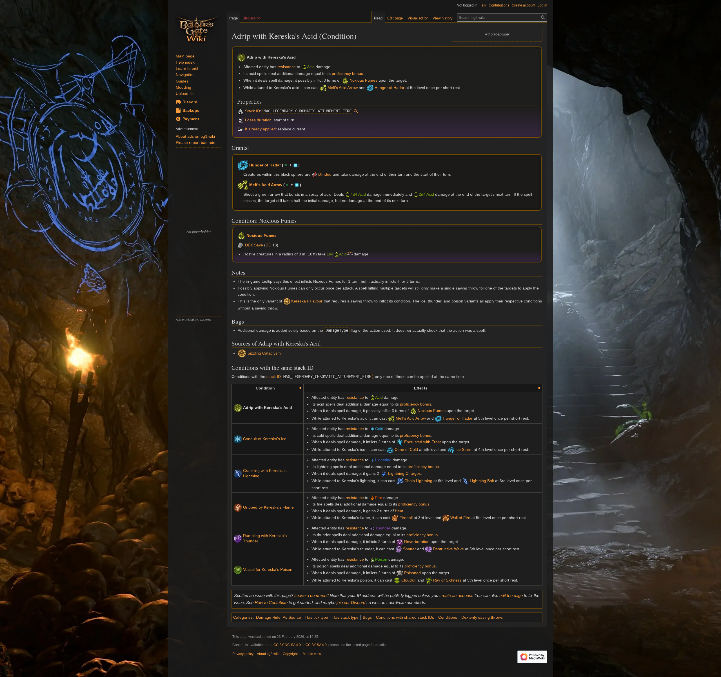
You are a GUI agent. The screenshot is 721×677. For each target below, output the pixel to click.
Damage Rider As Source (278, 617)
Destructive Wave (448, 549)
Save (258, 245)
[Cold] (372, 428)
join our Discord (351, 602)
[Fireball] (395, 517)
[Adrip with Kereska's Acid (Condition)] (237, 407)
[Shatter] (398, 549)
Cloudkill (408, 580)
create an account (455, 595)
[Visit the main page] (197, 28)
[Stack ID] (240, 111)
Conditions (447, 617)
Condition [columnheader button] (265, 388)
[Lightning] (372, 460)
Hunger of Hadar (389, 87)
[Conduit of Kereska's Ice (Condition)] (237, 439)
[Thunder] (372, 528)
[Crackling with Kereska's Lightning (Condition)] (237, 473)
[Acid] (304, 66)
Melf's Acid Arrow (343, 87)
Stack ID (252, 111)
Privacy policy (242, 654)
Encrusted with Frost (422, 442)
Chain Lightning (418, 480)
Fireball (406, 517)
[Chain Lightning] (400, 480)
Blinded (324, 174)
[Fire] (372, 497)
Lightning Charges (404, 473)
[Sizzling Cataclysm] (242, 353)
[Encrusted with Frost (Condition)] (399, 442)
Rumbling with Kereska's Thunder (265, 538)
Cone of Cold (406, 449)
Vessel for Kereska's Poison (267, 569)
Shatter (409, 549)
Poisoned (412, 573)
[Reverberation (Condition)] (399, 541)
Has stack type (345, 617)
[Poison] (372, 559)
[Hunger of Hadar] (370, 87)
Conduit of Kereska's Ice (264, 439)
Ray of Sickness (447, 580)
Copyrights (291, 654)
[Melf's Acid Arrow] (323, 87)
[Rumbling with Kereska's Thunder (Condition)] (237, 538)
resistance (286, 66)
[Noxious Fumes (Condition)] (345, 80)
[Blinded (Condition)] (314, 174)
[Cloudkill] (396, 580)
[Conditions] (240, 120)
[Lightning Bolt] (465, 480)
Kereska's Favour (306, 301)
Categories (243, 617)
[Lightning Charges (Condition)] (383, 473)
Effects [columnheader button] (421, 388)
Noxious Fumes (363, 80)
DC (268, 245)
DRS (350, 253)
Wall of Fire (460, 517)
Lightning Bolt (482, 480)
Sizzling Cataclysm (264, 353)
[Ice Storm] (451, 449)
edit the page (511, 595)
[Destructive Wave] (428, 549)
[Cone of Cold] (390, 449)
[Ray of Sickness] (428, 580)
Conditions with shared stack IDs (405, 617)
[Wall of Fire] (445, 517)
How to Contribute (271, 602)
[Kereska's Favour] (286, 301)
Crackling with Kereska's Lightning (264, 473)
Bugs (367, 617)
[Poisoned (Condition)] (399, 573)
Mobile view (312, 654)
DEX (249, 245)
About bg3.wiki (268, 654)
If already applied (260, 129)
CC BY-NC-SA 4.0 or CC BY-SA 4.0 (300, 645)
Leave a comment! (311, 595)
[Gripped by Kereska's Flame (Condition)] (237, 507)
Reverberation (417, 541)
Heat (399, 511)
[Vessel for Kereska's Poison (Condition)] (237, 569)
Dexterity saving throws (482, 617)
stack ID (273, 376)
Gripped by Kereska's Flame (268, 507)
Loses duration (258, 120)
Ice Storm (464, 449)
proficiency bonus (347, 73)
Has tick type (316, 617)
